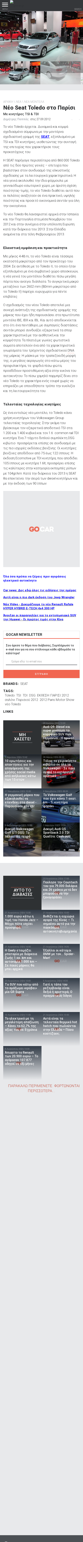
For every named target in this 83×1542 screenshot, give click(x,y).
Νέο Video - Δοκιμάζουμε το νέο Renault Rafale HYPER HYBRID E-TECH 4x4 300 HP (38, 606)
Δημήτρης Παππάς (16, 119)
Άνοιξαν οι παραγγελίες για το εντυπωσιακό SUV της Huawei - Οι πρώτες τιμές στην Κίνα (39, 617)
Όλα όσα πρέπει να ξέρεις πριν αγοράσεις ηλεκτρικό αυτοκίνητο (34, 578)
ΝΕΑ (18, 102)
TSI (18, 695)
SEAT (45, 137)
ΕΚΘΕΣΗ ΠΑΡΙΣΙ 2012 (53, 695)
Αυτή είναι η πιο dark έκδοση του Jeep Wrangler (39, 597)
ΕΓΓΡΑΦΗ (41, 674)
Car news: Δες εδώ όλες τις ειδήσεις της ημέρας (39, 590)
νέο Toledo (13, 704)
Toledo (10, 695)
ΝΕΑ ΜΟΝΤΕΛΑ (34, 102)
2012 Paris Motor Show (57, 700)
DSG (32, 695)
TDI (25, 695)
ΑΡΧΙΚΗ (8, 102)
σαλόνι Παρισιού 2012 (21, 700)
